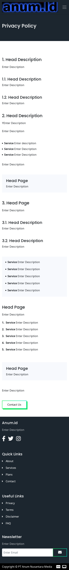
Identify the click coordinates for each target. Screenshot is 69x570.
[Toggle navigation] (64, 7)
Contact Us (14, 404)
